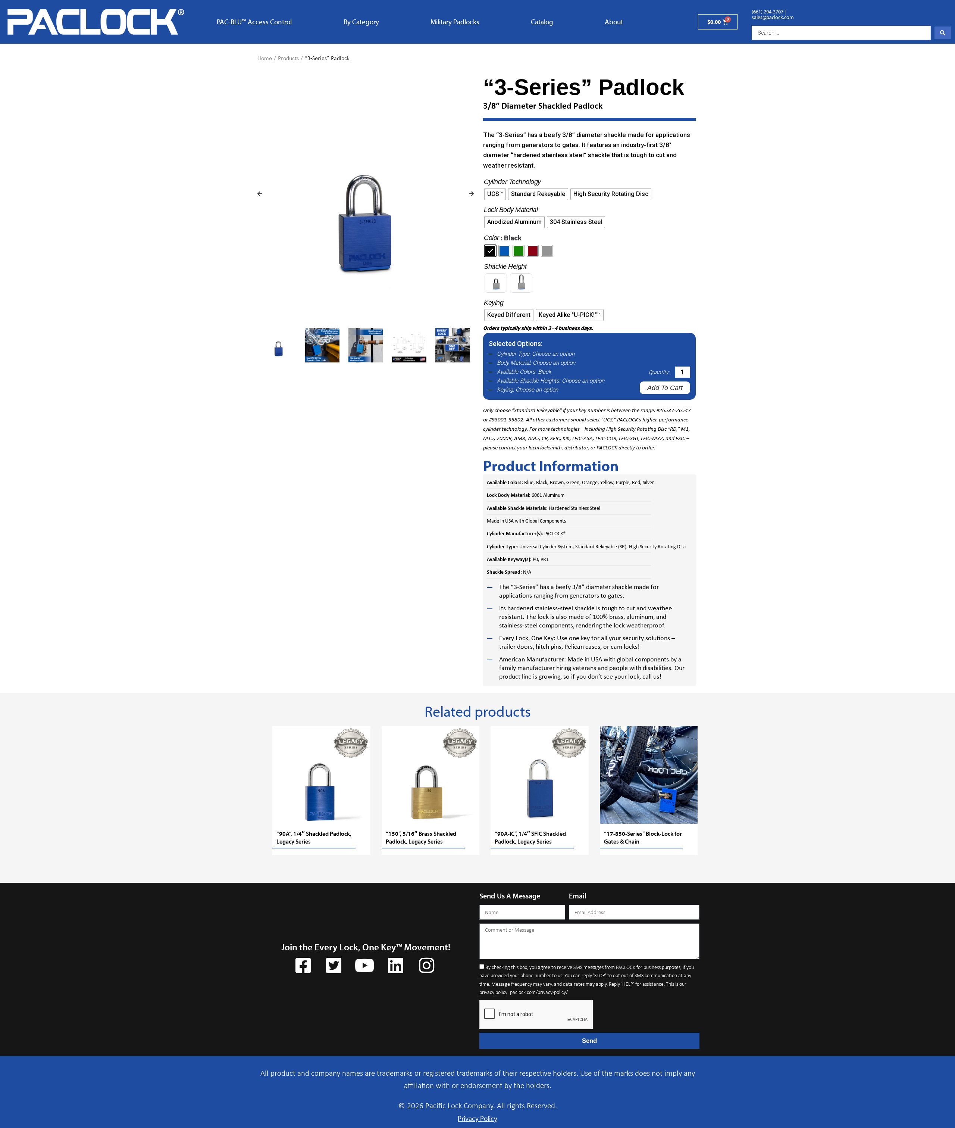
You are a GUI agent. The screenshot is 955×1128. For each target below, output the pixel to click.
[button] (259, 193)
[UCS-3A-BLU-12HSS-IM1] (366, 201)
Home (264, 58)
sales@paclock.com (773, 17)
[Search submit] (942, 33)
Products (288, 58)
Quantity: (659, 372)
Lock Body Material (511, 210)
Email (577, 895)
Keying (493, 302)
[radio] (495, 194)
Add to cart (665, 388)
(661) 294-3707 (767, 11)
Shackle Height (505, 266)
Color (491, 238)
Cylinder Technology (512, 182)
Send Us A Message (509, 895)
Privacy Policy (477, 1118)
